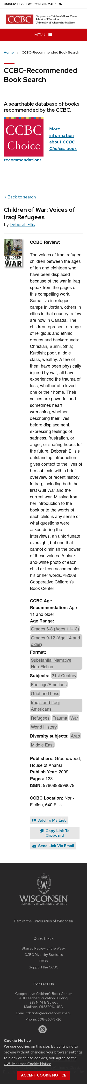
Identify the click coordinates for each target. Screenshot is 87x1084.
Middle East (42, 744)
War (74, 718)
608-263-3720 (49, 1019)
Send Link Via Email (55, 845)
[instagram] (42, 1029)
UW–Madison (33, 4)
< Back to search (20, 197)
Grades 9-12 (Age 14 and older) (55, 640)
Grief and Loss (45, 693)
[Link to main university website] (43, 905)
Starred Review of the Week (43, 948)
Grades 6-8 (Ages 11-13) (55, 628)
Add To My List (51, 820)
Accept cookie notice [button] (43, 1075)
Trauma (60, 718)
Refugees (40, 718)
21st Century (64, 675)
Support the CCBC (43, 967)
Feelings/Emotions (49, 684)
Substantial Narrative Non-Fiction (51, 663)
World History (44, 726)
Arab (75, 735)
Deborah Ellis (22, 224)
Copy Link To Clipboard (57, 833)
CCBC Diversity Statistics (43, 954)
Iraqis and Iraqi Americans (45, 705)
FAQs (43, 960)
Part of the (43, 921)
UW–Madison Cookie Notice (27, 1063)
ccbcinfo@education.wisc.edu (48, 1013)
